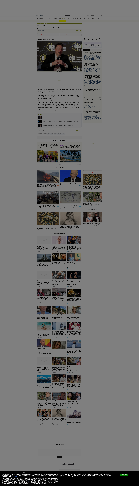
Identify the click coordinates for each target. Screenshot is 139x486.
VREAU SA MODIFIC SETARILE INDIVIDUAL (124, 479)
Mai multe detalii (14, 476)
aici (28, 481)
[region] (69, 478)
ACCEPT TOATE (124, 474)
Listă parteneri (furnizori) (64, 478)
